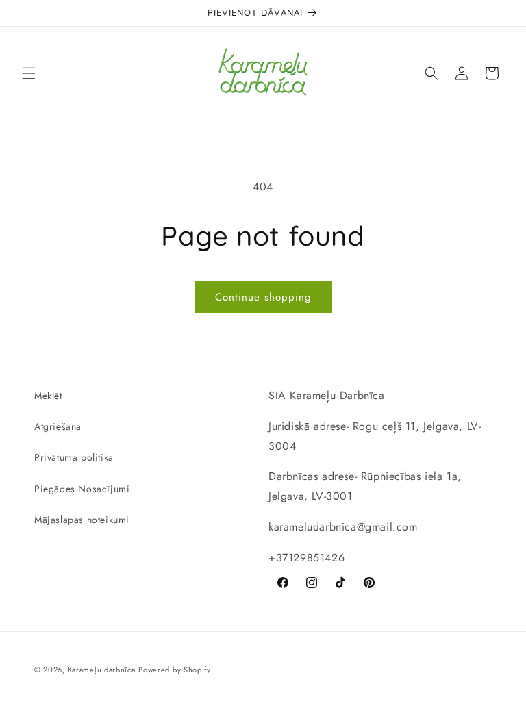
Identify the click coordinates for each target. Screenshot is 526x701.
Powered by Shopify (174, 669)
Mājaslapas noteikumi (81, 519)
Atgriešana (58, 426)
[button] (29, 73)
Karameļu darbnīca (102, 669)
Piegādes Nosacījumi (81, 489)
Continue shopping (263, 297)
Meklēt (48, 396)
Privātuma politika (74, 457)
